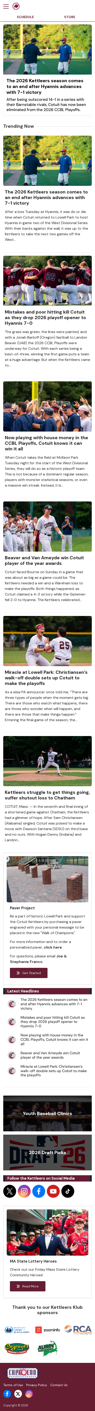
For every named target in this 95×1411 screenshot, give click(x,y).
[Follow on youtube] (53, 1191)
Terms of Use (13, 1385)
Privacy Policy (36, 1385)
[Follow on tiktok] (67, 1191)
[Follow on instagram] (24, 1191)
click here (53, 947)
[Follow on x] (9, 1191)
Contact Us (59, 1385)
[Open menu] (7, 6)
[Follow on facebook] (38, 1191)
